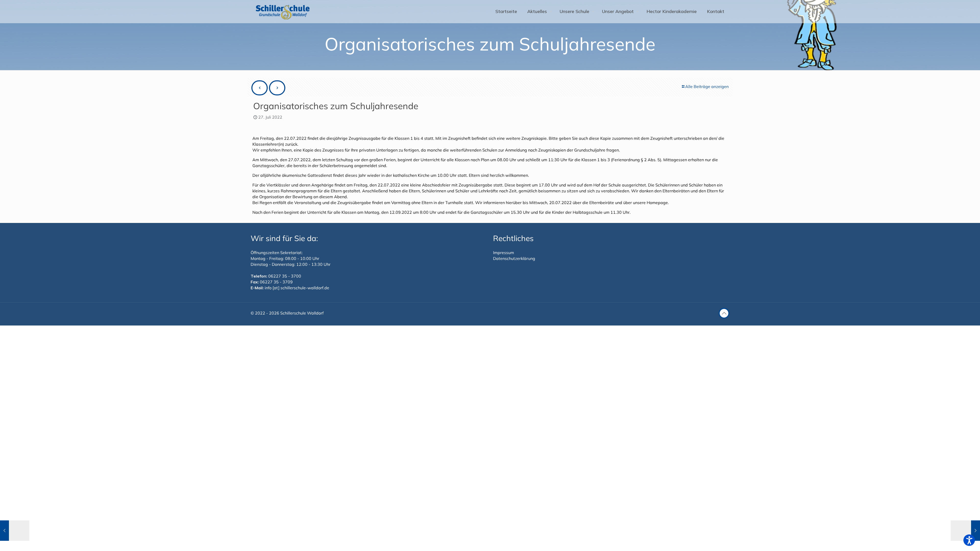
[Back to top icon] (724, 313)
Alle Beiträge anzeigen (707, 86)
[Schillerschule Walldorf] (283, 11)
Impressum (503, 252)
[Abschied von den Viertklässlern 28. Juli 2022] (965, 530)
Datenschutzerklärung (514, 258)
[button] (969, 540)
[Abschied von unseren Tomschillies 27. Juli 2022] (14, 530)
